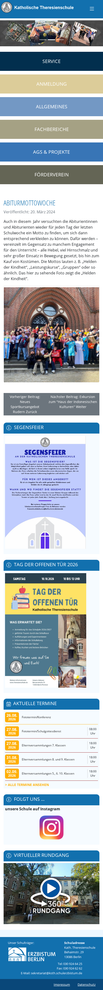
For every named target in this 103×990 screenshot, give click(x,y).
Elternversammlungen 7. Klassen (44, 745)
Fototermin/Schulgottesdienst (41, 731)
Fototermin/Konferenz (36, 717)
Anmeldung (51, 84)
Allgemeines (51, 106)
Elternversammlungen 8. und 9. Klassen (48, 759)
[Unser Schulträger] (32, 953)
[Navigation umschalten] (92, 8)
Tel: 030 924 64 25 (70, 964)
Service (51, 61)
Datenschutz (87, 984)
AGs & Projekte (51, 152)
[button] (5, 32)
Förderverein (51, 174)
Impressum (62, 984)
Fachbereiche (51, 129)
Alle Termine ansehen (28, 784)
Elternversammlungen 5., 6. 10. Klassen (48, 773)
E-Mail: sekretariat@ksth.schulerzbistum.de (51, 973)
